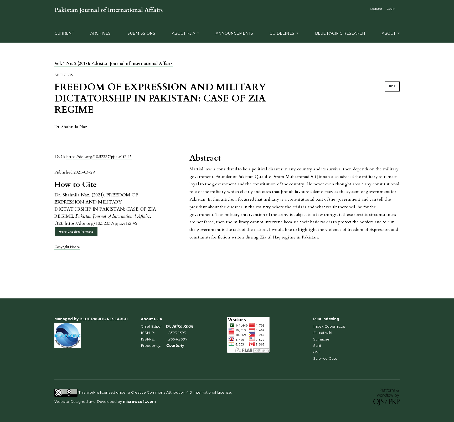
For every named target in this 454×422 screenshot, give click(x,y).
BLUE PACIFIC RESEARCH (340, 33)
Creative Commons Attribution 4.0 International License (181, 392)
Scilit (317, 345)
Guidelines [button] (282, 33)
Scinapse (321, 339)
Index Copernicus (329, 326)
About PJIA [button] (184, 33)
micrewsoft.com (139, 401)
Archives (100, 33)
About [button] (389, 33)
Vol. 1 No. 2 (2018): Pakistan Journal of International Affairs (113, 64)
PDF (392, 86)
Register (376, 9)
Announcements (234, 33)
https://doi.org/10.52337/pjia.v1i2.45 (99, 157)
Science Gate (325, 358)
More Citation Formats (76, 231)
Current (64, 33)
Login (391, 9)
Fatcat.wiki (322, 333)
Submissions (141, 33)
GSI (316, 352)
